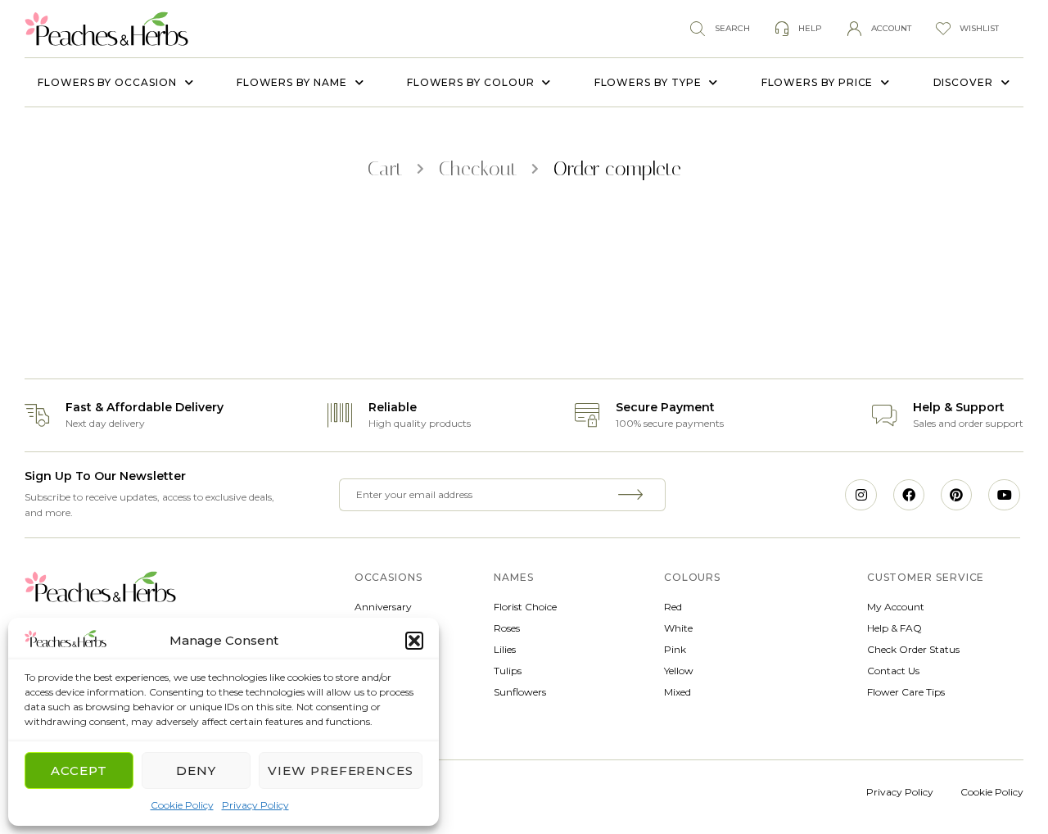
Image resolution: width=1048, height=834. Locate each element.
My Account (895, 607)
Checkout (478, 168)
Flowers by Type (648, 82)
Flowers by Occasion (107, 82)
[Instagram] (860, 494)
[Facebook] (908, 494)
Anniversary (383, 607)
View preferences (340, 770)
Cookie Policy (182, 805)
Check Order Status (913, 649)
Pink (675, 649)
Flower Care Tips (906, 692)
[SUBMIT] (633, 494)
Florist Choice (525, 607)
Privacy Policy (255, 805)
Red (673, 607)
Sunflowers (520, 692)
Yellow (678, 670)
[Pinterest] (956, 494)
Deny (196, 770)
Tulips (508, 670)
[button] (414, 640)
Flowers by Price (817, 82)
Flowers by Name (292, 82)
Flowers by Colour (471, 82)
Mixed (677, 692)
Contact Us (893, 670)
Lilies (505, 649)
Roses (507, 628)
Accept (79, 770)
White (678, 628)
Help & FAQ (894, 628)
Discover (963, 82)
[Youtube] (1003, 494)
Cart (385, 168)
